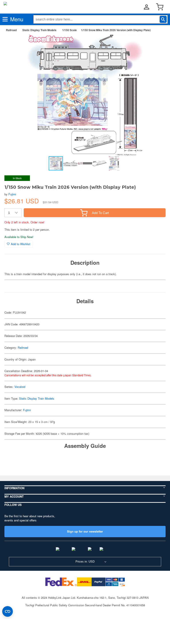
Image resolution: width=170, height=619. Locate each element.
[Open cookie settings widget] (7, 611)
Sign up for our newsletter (85, 531)
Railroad (11, 30)
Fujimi (12, 194)
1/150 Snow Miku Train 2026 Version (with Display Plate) (116, 30)
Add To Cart (100, 213)
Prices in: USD (85, 561)
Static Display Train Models (39, 30)
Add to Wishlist (20, 244)
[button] (158, 42)
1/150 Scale (69, 30)
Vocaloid (19, 387)
